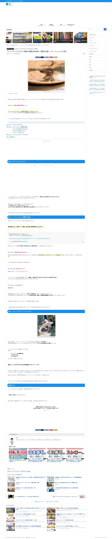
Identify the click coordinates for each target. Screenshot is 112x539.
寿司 (90, 62)
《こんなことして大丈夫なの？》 (18, 132)
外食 (90, 59)
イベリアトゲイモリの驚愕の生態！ (19, 127)
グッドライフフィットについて (11, 537)
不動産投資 (91, 53)
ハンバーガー (91, 45)
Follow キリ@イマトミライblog (52, 501)
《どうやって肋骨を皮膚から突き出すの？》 (20, 128)
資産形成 (90, 70)
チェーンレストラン (92, 42)
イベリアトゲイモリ (23, 48)
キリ (85, 53)
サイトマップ (33, 537)
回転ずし (90, 56)
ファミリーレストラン (93, 48)
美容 (90, 67)
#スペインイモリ (33, 238)
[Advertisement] (56, 15)
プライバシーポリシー (21, 537)
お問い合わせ (28, 537)
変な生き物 (31, 48)
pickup (17, 48)
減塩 (90, 64)
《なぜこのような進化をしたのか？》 (19, 130)
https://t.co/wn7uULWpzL (15, 238)
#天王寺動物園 (23, 238)
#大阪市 (28, 238)
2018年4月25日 (24, 241)
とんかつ (90, 40)
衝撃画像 (36, 48)
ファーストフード (92, 51)
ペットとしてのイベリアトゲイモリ (19, 134)
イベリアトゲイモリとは (16, 124)
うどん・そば (91, 37)
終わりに (12, 137)
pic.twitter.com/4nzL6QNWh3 (43, 238)
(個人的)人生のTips (10, 48)
